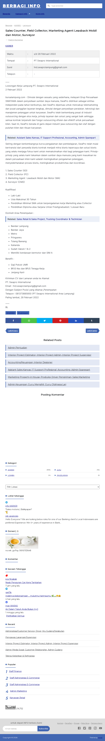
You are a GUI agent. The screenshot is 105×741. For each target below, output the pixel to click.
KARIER (9, 46)
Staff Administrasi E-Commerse (25, 678)
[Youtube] (100, 728)
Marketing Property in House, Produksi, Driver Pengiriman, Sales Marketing (49, 377)
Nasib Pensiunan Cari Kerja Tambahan (23, 582)
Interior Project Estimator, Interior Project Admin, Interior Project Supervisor (49, 355)
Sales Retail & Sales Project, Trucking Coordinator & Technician (49, 219)
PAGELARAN (62, 475)
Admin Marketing (18, 691)
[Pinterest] (90, 728)
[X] (84, 728)
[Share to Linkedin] (76, 320)
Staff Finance (15, 671)
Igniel (100, 738)
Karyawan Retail (17, 697)
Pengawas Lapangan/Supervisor (20, 637)
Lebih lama (92, 331)
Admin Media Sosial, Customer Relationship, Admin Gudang (33, 650)
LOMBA (11, 475)
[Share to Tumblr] (92, 320)
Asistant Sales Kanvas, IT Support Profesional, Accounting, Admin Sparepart (56, 137)
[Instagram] (95, 728)
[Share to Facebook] (13, 320)
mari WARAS (11, 606)
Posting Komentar (15, 40)
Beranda (6, 14)
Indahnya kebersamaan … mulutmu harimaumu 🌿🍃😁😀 (33, 596)
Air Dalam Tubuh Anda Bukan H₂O (21, 609)
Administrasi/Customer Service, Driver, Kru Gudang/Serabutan (34, 631)
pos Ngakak (11, 579)
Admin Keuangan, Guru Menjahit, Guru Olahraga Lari (37, 384)
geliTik (8, 592)
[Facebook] (79, 728)
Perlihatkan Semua (15, 616)
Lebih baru (13, 331)
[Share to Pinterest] (60, 320)
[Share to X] (44, 320)
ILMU (59, 470)
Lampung (24, 313)
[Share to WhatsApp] (29, 320)
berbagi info (22, 5)
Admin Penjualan (17, 347)
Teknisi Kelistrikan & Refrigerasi (20, 656)
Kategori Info (21, 14)
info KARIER (11, 506)
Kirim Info (40, 14)
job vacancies (11, 516)
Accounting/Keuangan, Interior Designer (30, 362)
